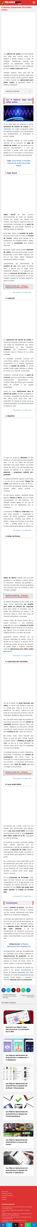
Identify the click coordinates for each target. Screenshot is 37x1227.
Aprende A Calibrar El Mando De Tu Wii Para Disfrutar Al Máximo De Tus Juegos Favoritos (17, 1214)
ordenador (7, 129)
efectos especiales (18, 972)
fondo (25, 68)
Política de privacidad (7, 1195)
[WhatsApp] (23, 990)
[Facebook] (3, 990)
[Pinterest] (18, 990)
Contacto (4, 1197)
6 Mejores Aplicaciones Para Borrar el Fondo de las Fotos (10, 996)
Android (9, 651)
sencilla (30, 460)
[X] (13, 990)
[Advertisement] (18, 33)
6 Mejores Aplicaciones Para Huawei (27, 996)
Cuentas (4, 1199)
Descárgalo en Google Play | (23, 292)
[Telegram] (28, 990)
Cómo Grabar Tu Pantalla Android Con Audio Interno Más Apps (18, 163)
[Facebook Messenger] (8, 990)
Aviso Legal (5, 1191)
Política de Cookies (7, 1193)
